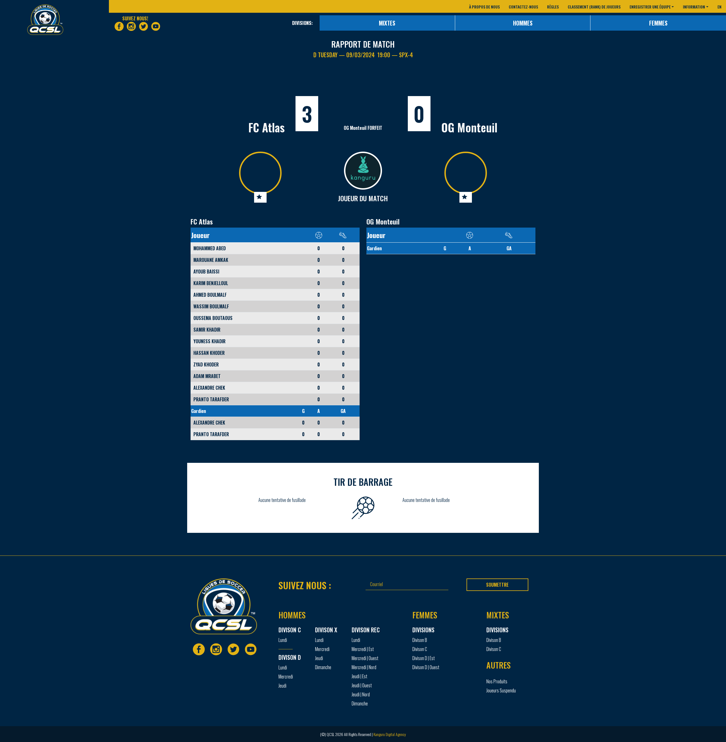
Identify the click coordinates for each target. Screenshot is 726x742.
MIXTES (387, 23)
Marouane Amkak (210, 259)
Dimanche (323, 667)
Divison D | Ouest (425, 667)
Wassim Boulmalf (211, 306)
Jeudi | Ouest (362, 685)
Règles (553, 7)
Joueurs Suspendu (501, 690)
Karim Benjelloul (210, 283)
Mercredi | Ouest (365, 658)
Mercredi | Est (363, 649)
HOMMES (523, 23)
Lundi (282, 640)
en (719, 7)
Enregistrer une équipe (650, 7)
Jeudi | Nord (361, 694)
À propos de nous (484, 7)
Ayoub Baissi (206, 271)
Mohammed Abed (209, 248)
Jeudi (282, 685)
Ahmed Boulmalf (210, 294)
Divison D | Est (423, 658)
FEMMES (658, 23)
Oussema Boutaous (213, 318)
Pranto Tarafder (211, 399)
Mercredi (285, 676)
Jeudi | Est (359, 676)
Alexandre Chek (209, 387)
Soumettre (497, 584)
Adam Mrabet (207, 376)
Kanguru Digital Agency (389, 734)
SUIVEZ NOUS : (304, 585)
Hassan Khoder (209, 352)
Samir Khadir (206, 329)
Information (694, 7)
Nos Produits (496, 681)
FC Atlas (266, 127)
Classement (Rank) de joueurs (594, 7)
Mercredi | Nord (364, 667)
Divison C (419, 649)
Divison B (419, 640)
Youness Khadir (209, 341)
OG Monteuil (469, 127)
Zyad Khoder (206, 364)
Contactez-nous (523, 7)
